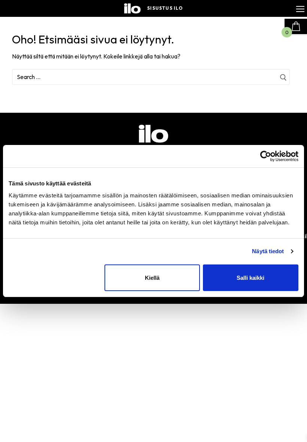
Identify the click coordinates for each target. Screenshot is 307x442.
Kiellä (152, 278)
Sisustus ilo (165, 8)
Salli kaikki (250, 278)
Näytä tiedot (268, 251)
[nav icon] (300, 8)
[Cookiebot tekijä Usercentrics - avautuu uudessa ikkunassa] (265, 156)
